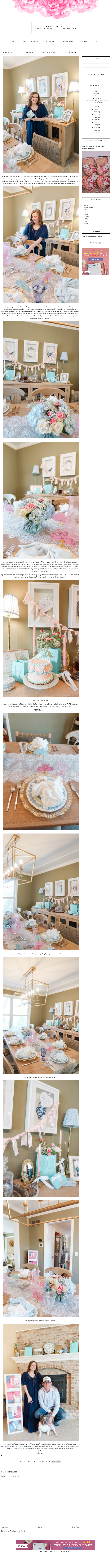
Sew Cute (54, 26)
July (97, 93)
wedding (86, 223)
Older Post (75, 1527)
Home (13, 41)
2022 (95, 109)
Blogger (99, 243)
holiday (86, 219)
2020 (95, 114)
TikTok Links (67, 41)
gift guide (86, 216)
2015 (95, 127)
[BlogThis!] (54, 1462)
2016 (95, 125)
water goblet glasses (31, 1320)
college (86, 212)
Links (98, 41)
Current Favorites (30, 41)
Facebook (85, 41)
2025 (96, 91)
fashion (86, 214)
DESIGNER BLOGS (64, 1552)
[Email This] (52, 1462)
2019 (95, 117)
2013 (95, 133)
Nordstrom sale (88, 207)
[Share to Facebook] (58, 1462)
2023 (96, 106)
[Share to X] (56, 1462)
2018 (95, 119)
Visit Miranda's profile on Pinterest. (92, 237)
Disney (86, 205)
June (96, 96)
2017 (95, 122)
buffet (26, 1077)
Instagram (50, 41)
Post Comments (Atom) (17, 1531)
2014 (95, 130)
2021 (95, 112)
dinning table (33, 1077)
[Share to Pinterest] (60, 1462)
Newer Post (4, 1527)
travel (85, 221)
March (97, 98)
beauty (86, 209)
